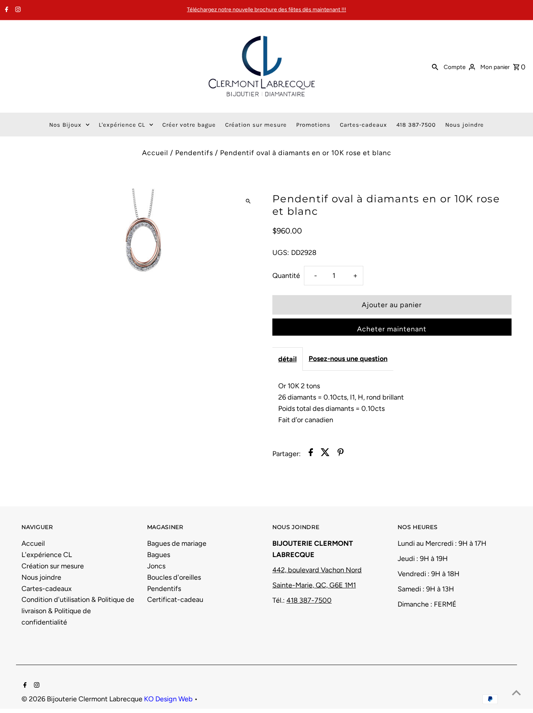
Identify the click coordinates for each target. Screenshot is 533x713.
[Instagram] (17, 10)
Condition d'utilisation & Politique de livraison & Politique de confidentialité (77, 610)
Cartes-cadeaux (46, 588)
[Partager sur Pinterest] (341, 454)
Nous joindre (41, 577)
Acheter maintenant (391, 329)
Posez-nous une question (348, 358)
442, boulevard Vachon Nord (317, 570)
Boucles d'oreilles (174, 577)
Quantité (286, 275)
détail (287, 359)
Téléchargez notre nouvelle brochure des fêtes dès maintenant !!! (266, 9)
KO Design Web (169, 699)
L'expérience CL (46, 554)
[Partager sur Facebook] (311, 454)
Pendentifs (194, 153)
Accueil (155, 153)
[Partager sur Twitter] (325, 454)
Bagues (158, 554)
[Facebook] (5, 10)
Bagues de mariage (176, 543)
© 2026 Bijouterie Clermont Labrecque (82, 699)
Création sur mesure (52, 566)
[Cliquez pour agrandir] (248, 201)
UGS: (280, 252)
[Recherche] (435, 66)
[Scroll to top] (516, 692)
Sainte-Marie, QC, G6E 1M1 (314, 585)
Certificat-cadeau (175, 599)
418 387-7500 (309, 600)
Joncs (156, 566)
